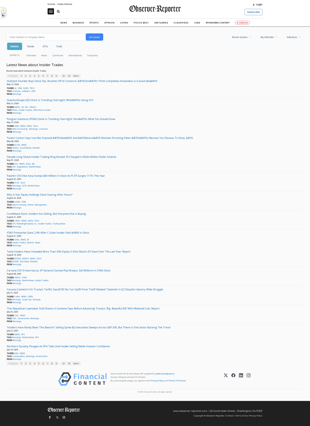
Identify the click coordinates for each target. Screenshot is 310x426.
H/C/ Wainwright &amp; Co (24, 223)
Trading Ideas (59, 223)
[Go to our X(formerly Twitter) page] (57, 417)
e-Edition (242, 22)
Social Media (25, 147)
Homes (51, 4)
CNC (17, 315)
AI (15, 88)
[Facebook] (233, 379)
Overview (31, 55)
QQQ (28, 163)
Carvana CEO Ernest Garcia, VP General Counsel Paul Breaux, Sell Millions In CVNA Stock (58, 270)
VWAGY (33, 107)
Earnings (37, 299)
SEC (26, 107)
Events (30, 204)
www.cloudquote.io (165, 373)
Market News (35, 166)
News (63, 22)
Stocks (30, 46)
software (26, 91)
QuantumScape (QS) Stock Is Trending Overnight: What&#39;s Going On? (50, 100)
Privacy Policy (157, 380)
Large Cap (26, 299)
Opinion (109, 22)
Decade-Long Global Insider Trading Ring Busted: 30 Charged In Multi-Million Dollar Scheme (61, 157)
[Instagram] (248, 379)
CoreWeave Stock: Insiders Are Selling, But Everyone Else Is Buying (46, 214)
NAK (16, 353)
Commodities (18, 356)
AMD (17, 126)
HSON (17, 201)
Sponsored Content (218, 22)
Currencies (57, 55)
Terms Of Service (177, 380)
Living (124, 22)
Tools (59, 46)
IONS (17, 239)
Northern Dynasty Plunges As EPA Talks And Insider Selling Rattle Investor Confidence (58, 346)
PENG (29, 126)
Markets (14, 46)
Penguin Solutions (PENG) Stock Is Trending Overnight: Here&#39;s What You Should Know (61, 119)
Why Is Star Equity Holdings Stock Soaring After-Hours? (39, 194)
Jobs (197, 22)
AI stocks (16, 91)
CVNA (24, 277)
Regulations (22, 166)
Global (15, 147)
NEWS (17, 107)
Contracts (43, 129)
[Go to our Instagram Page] (64, 417)
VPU (23, 334)
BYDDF (18, 258)
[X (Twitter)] (225, 379)
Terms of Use (241, 415)
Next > (76, 76)
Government (23, 318)
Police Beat (141, 22)
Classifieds (181, 22)
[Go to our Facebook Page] (50, 417)
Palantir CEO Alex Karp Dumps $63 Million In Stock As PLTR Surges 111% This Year (56, 176)
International (75, 55)
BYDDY (25, 258)
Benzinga (17, 94)
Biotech (30, 242)
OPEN (30, 296)
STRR (23, 201)
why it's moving (19, 204)
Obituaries (161, 22)
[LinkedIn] (241, 379)
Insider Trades (25, 110)
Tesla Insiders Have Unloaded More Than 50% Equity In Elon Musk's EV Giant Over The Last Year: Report (68, 251)
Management (41, 204)
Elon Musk (24, 261)
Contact (229, 415)
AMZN (17, 277)
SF (28, 239)
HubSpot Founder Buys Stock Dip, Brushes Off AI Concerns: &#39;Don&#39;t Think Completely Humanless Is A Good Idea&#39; (82, 81)
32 (63, 76)
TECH (32, 88)
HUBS (25, 88)
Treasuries (92, 55)
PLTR (17, 182)
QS (22, 107)
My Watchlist (267, 37)
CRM (20, 88)
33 (69, 76)
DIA (16, 163)
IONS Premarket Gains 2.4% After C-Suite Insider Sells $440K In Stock (48, 232)
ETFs (45, 46)
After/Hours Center (42, 110)
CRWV (17, 220)
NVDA (30, 220)
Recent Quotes (240, 37)
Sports (94, 22)
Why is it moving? (20, 129)
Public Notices (64, 4)
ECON (17, 145)
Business (78, 22)
